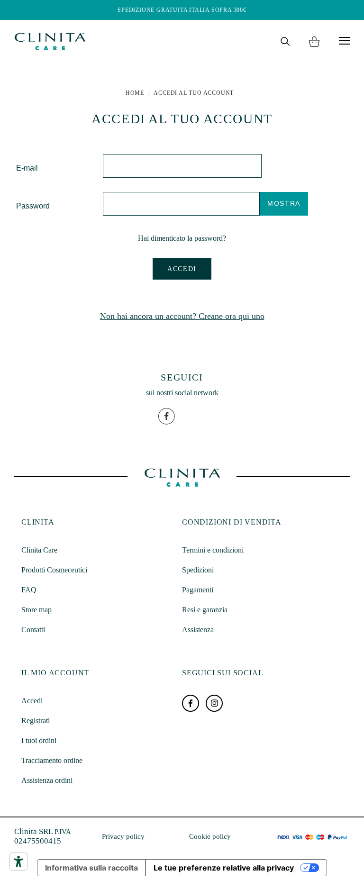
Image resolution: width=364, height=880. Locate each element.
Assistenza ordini (47, 780)
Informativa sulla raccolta (91, 867)
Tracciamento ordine (51, 760)
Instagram (214, 703)
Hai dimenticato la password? (182, 238)
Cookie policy (210, 836)
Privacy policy (123, 836)
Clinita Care (39, 550)
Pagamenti (197, 590)
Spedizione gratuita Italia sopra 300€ (182, 10)
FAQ (28, 590)
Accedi (182, 268)
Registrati (35, 721)
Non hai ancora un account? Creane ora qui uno (182, 316)
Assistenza (198, 630)
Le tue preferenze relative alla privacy (224, 867)
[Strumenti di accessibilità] (18, 862)
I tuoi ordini (38, 740)
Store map (36, 610)
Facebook (190, 703)
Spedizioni (198, 570)
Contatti (33, 630)
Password (33, 206)
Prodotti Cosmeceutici (54, 570)
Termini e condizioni (213, 550)
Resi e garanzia (205, 610)
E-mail (27, 168)
